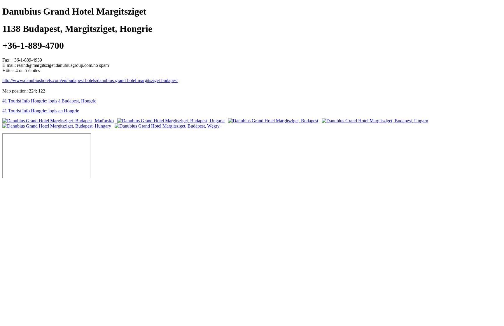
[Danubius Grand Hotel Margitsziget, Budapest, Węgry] (167, 125)
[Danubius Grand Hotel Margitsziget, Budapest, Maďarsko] (58, 120)
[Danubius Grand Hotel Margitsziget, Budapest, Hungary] (56, 125)
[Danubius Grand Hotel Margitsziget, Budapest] (273, 120)
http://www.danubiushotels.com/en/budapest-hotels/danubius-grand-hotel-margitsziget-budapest (90, 80)
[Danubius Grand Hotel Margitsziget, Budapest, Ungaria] (171, 120)
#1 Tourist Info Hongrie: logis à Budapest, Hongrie (49, 100)
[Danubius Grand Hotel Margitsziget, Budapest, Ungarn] (375, 120)
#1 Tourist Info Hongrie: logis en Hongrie (40, 110)
